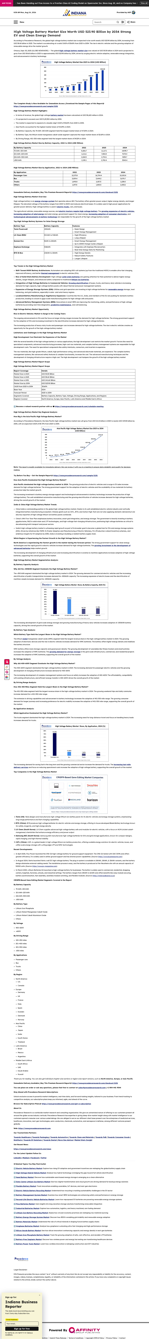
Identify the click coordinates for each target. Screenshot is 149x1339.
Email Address (11, 1320)
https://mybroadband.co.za (103, 876)
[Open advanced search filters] (122, 22)
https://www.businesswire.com (110, 857)
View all (144, 3)
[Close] (40, 1295)
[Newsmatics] (7, 677)
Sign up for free (22, 1328)
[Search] (117, 22)
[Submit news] (7, 661)
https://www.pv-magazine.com (44, 866)
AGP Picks (6, 3)
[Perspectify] (7, 667)
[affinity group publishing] (7, 672)
